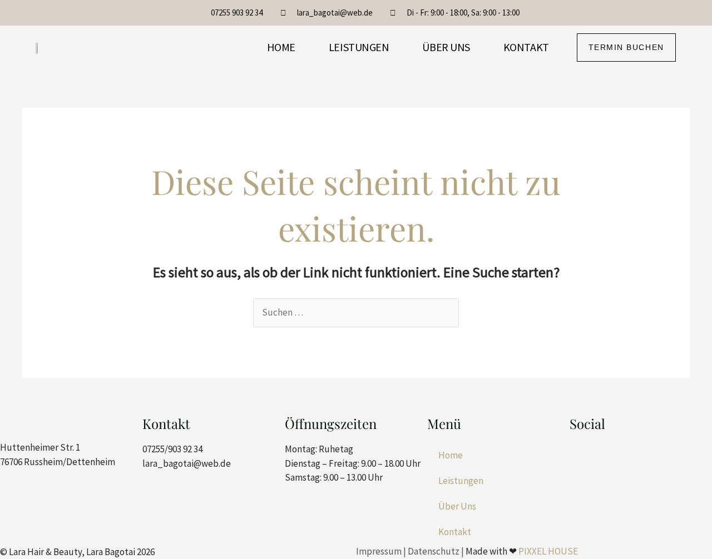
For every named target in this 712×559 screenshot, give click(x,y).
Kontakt (526, 47)
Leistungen (359, 47)
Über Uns (445, 47)
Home (281, 47)
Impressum (379, 551)
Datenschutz (433, 551)
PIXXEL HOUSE (548, 551)
